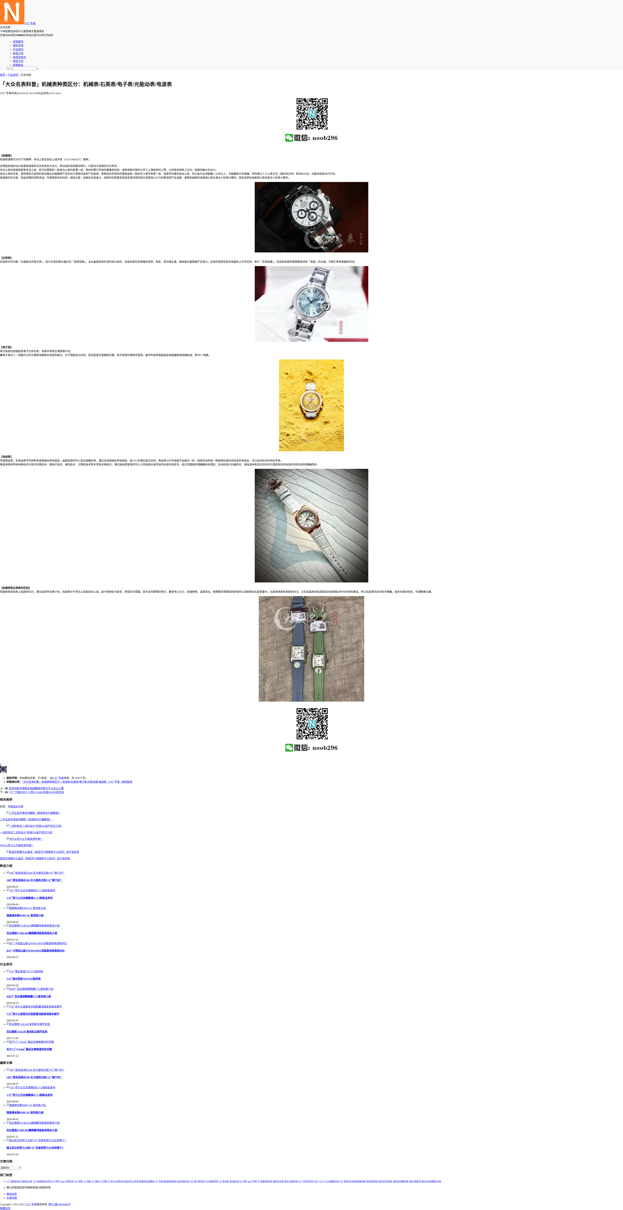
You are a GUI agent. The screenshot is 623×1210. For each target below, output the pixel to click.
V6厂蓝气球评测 (197, 1181)
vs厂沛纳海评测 (13, 1181)
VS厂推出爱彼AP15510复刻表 (23, 978)
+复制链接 (126, 781)
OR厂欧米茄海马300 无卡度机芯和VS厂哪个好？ (34, 880)
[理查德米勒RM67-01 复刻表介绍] (26, 908)
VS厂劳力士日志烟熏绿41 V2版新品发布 (29, 898)
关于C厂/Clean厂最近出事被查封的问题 (29, 1049)
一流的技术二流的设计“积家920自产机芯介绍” (26, 832)
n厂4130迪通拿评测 (331, 1181)
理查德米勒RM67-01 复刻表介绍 (24, 915)
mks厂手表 (252, 1181)
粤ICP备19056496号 (59, 1204)
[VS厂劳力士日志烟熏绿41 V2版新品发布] (30, 890)
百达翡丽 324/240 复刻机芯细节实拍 (26, 1031)
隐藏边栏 (5, 1208)
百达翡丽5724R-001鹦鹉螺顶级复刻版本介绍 (31, 933)
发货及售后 (19, 57)
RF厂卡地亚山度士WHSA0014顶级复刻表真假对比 (35, 950)
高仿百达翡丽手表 (401, 1181)
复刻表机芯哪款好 (147, 1181)
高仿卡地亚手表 (291, 1181)
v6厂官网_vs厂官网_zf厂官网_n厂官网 (90, 1181)
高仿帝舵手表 (183, 1181)
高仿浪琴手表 (372, 1181)
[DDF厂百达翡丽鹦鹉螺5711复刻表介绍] (29, 989)
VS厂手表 (30, 23)
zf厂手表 (55, 1181)
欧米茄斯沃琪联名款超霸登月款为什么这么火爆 (36, 788)
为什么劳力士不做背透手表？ (17, 845)
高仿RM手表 (278, 1181)
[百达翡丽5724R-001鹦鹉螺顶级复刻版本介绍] (33, 925)
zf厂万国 (159, 1181)
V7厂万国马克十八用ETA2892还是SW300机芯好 (36, 792)
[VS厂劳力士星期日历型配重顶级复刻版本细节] (34, 1006)
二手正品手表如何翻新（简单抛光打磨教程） (26, 819)
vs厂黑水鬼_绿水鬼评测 (229, 1181)
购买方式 (18, 61)
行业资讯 (18, 49)
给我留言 (18, 65)
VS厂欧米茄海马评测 (42, 1181)
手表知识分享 (15, 806)
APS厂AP (318, 1181)
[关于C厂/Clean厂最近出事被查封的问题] (30, 1042)
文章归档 (11, 1198)
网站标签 (11, 1194)
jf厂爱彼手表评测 (264, 1181)
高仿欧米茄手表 (170, 1181)
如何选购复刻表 (359, 1181)
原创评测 (18, 45)
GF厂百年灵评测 (306, 1181)
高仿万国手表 (415, 1181)
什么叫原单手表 (211, 1181)
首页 (2, 75)
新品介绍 (18, 53)
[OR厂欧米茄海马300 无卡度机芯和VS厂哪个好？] (35, 873)
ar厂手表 (243, 1181)
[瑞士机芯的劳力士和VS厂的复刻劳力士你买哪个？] (36, 1140)
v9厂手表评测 (345, 1181)
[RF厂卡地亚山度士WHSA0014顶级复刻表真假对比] (36, 943)
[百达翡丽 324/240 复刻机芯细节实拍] (28, 1024)
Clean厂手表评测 (67, 1181)
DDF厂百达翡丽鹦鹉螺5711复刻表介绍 (28, 996)
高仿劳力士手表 (131, 1181)
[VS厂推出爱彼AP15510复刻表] (24, 971)
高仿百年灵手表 (385, 1181)
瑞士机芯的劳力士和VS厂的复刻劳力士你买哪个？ (35, 1147)
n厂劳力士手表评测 (116, 1181)
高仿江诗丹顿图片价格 (431, 1181)
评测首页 (18, 41)
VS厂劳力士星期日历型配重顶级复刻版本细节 (32, 1014)
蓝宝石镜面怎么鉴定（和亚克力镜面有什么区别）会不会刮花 (35, 858)
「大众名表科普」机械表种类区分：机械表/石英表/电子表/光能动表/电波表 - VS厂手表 (71, 781)
